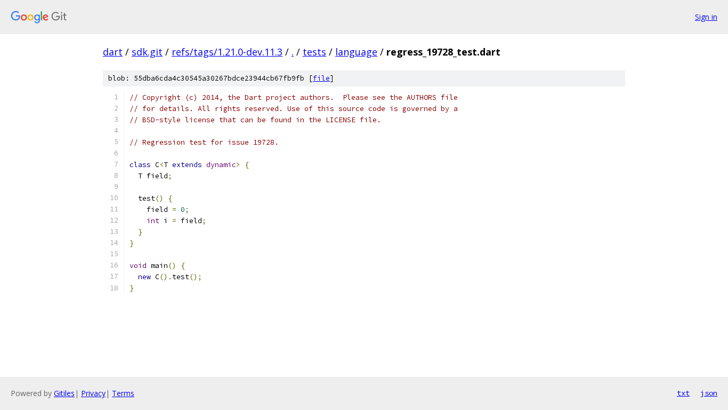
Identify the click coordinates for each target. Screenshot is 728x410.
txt (683, 393)
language (356, 51)
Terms (123, 393)
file (321, 78)
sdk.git (147, 51)
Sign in (706, 17)
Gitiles (64, 393)
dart (113, 51)
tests (314, 51)
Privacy (93, 393)
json (708, 393)
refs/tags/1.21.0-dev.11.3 (227, 51)
